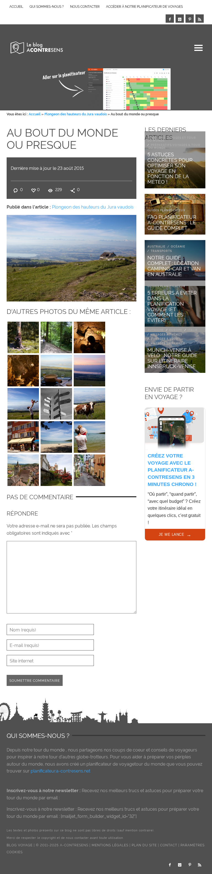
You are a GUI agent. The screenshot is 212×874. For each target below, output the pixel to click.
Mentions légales (110, 844)
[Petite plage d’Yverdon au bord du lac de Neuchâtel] (56, 436)
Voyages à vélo (164, 338)
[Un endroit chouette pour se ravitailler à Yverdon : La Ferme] (23, 436)
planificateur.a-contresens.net (60, 771)
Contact (168, 844)
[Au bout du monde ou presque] (71, 257)
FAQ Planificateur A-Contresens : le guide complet (171, 222)
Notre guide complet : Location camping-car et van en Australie (174, 265)
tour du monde (49, 749)
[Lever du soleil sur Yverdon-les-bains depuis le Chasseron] (89, 369)
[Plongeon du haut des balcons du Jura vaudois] (23, 402)
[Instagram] (180, 18)
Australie (156, 246)
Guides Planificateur (166, 210)
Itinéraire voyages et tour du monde (171, 139)
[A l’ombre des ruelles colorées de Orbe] (89, 469)
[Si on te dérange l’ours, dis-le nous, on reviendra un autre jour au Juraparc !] (23, 336)
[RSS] (199, 18)
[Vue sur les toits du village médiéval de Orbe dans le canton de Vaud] (23, 469)
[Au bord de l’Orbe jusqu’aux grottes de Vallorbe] (56, 336)
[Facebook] (170, 18)
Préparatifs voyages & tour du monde (174, 146)
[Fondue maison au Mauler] (56, 369)
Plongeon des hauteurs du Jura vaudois (75, 113)
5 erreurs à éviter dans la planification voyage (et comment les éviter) (172, 306)
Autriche (155, 330)
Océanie (178, 246)
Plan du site (144, 844)
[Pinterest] (190, 18)
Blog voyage (20, 844)
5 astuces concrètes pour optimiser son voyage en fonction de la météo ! (170, 167)
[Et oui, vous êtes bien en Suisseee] (89, 402)
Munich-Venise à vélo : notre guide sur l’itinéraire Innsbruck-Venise (172, 357)
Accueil (35, 113)
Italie (193, 330)
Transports (161, 251)
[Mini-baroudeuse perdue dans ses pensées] (89, 436)
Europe (175, 330)
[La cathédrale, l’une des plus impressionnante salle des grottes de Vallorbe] (23, 369)
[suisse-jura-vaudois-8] (89, 336)
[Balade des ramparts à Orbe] (56, 469)
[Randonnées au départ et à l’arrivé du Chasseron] (56, 402)
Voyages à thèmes (166, 334)
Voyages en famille (168, 343)
